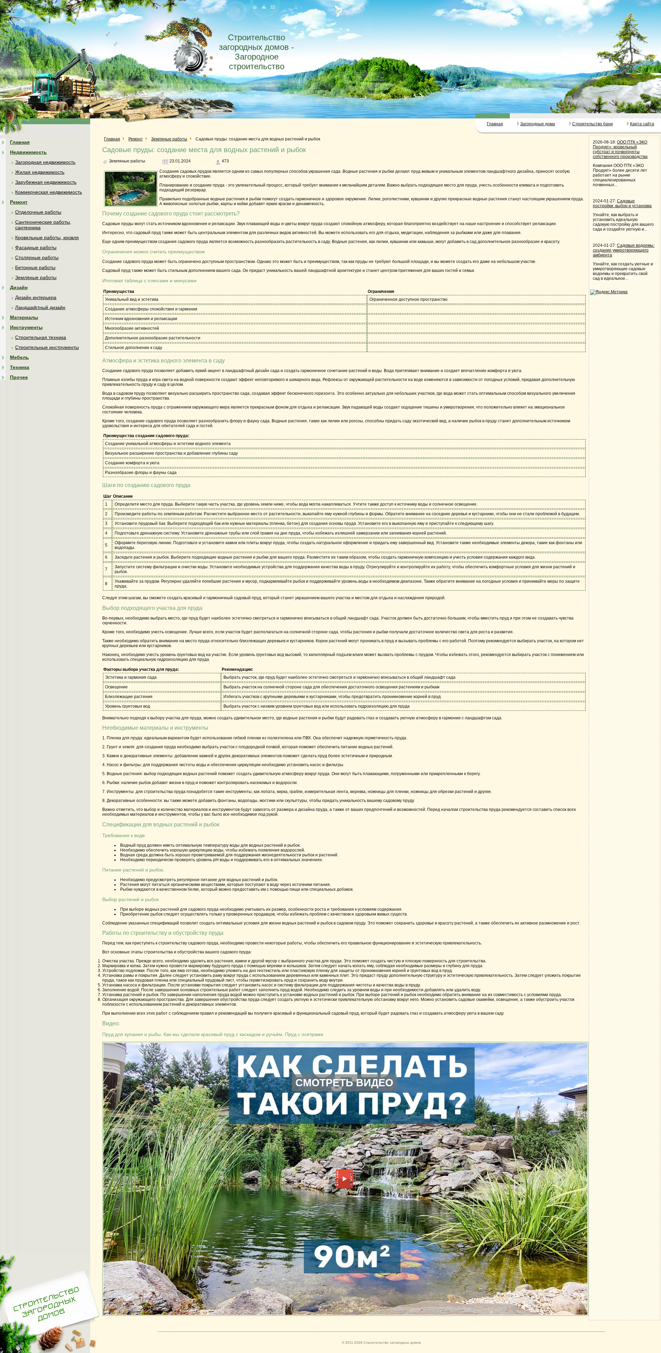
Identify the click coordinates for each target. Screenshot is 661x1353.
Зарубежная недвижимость (45, 182)
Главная (495, 123)
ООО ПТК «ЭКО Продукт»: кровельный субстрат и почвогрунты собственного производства (620, 149)
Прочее (19, 377)
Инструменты (26, 327)
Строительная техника (40, 337)
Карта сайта (642, 123)
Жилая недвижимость (39, 172)
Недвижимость (28, 152)
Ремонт (19, 202)
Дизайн (19, 287)
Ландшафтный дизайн (40, 307)
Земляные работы (35, 277)
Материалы (24, 317)
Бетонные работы (35, 267)
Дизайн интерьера (35, 297)
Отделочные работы (38, 212)
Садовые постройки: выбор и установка (622, 203)
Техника (19, 367)
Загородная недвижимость (45, 162)
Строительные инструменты (47, 347)
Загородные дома (537, 123)
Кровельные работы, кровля (47, 237)
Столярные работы (37, 257)
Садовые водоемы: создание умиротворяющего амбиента (623, 250)
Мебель (19, 357)
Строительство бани (592, 123)
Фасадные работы (35, 247)
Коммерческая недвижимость (48, 192)
